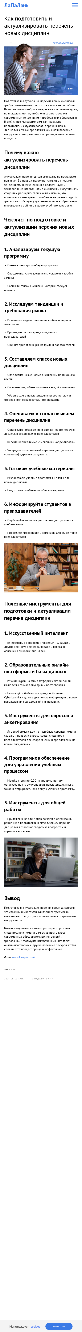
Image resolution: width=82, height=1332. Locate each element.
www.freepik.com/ (23, 957)
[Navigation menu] (75, 5)
